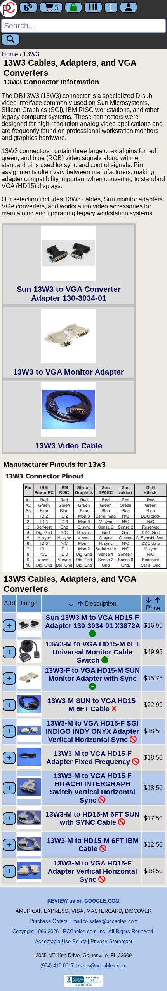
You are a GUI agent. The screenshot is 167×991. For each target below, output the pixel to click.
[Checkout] (73, 7)
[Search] (10, 39)
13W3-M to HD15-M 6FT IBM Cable (93, 845)
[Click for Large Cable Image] (29, 634)
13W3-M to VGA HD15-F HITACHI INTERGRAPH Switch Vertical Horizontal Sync (92, 788)
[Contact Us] (111, 7)
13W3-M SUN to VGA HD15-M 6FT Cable (92, 705)
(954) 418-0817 (57, 965)
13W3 (31, 54)
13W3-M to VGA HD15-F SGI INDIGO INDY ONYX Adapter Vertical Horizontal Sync (92, 731)
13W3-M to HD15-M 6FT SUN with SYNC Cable (92, 818)
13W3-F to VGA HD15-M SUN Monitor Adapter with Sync (92, 674)
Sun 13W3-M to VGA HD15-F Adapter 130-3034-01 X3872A (92, 622)
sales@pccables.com (102, 965)
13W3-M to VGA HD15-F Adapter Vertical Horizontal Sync (92, 871)
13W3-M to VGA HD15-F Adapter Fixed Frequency (89, 758)
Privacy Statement (111, 941)
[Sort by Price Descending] (148, 600)
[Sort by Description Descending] (71, 603)
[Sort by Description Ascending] (80, 603)
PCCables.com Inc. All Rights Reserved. (109, 931)
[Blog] (28, 7)
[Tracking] (93, 7)
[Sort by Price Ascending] (157, 600)
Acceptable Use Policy (60, 941)
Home (10, 54)
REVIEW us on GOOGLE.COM (83, 901)
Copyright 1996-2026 (35, 931)
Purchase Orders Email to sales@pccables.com (84, 921)
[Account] (128, 7)
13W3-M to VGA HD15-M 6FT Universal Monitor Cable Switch (92, 652)
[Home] (9, 8)
